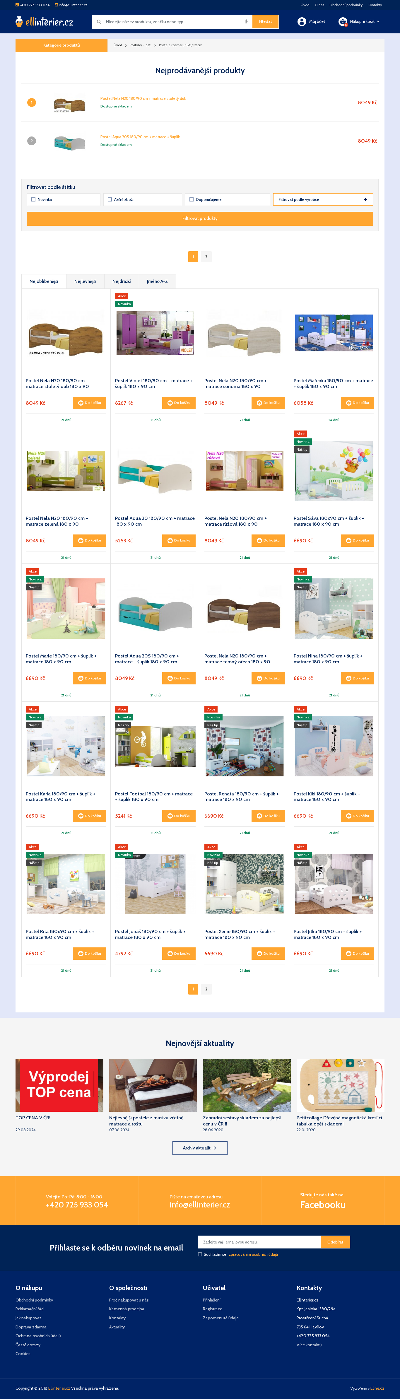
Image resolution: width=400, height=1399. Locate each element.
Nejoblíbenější (44, 281)
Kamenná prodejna (126, 1308)
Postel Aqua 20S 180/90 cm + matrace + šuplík (140, 136)
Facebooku (323, 1204)
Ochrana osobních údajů (38, 1335)
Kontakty (375, 5)
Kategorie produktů (61, 45)
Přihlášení (211, 1300)
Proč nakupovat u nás (129, 1300)
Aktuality (117, 1327)
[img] (246, 21)
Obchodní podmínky (346, 5)
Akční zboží (124, 199)
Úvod (305, 5)
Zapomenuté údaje (221, 1318)
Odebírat (335, 1242)
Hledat (265, 21)
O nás (319, 5)
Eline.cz (377, 1388)
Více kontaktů (309, 1344)
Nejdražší (121, 281)
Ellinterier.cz (59, 1388)
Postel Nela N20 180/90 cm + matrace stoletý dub (143, 98)
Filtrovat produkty (200, 218)
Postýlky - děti (140, 45)
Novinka (45, 199)
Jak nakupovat (28, 1318)
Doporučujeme (209, 199)
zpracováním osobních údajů (253, 1254)
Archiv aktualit (197, 1148)
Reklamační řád (30, 1308)
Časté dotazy (28, 1344)
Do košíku (93, 402)
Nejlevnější (85, 281)
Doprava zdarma (31, 1327)
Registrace (212, 1308)
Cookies (23, 1353)
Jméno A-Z (157, 281)
